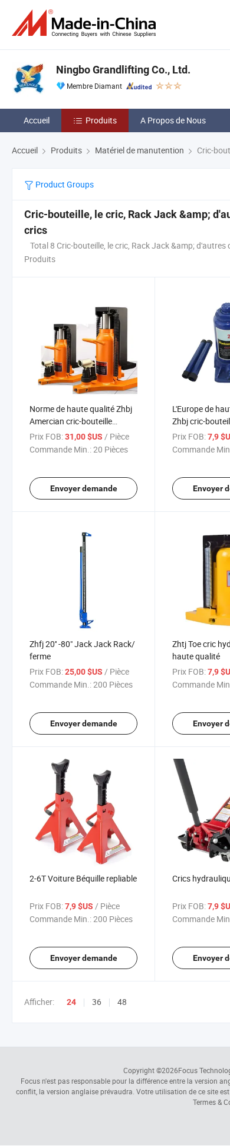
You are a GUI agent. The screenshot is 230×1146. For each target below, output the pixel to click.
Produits (101, 120)
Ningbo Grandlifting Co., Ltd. (123, 69)
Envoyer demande (83, 488)
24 (71, 1002)
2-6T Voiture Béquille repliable (83, 878)
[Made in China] (86, 23)
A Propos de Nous (173, 120)
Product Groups (64, 184)
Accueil (37, 120)
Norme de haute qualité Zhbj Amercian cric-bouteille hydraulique (80, 421)
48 (122, 1001)
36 (96, 1001)
